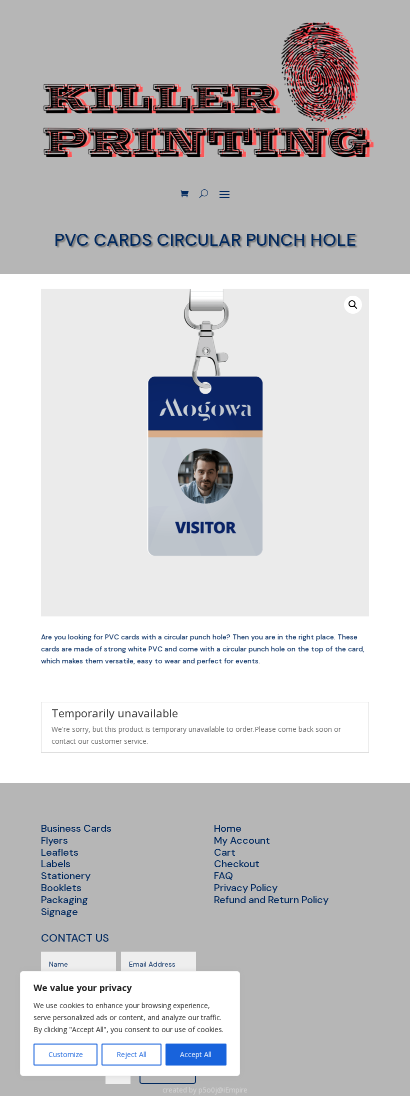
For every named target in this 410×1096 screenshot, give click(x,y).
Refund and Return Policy (271, 899)
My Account (242, 840)
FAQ (223, 875)
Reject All (131, 1054)
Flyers (54, 840)
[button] (353, 305)
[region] (130, 1023)
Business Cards (76, 828)
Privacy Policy (246, 887)
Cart (225, 852)
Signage (59, 911)
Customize (65, 1054)
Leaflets (59, 852)
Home (228, 828)
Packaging (64, 899)
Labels (55, 863)
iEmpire (236, 1090)
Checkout (237, 863)
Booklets (61, 887)
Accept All (196, 1054)
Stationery (65, 875)
